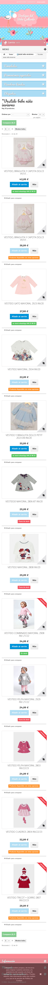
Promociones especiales (17, 75)
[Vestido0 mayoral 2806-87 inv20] (24, 482)
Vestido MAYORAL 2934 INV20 (24, 369)
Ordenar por (6, 114)
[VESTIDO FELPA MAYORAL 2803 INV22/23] (24, 746)
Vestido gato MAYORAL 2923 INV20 (24, 303)
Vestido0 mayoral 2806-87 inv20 (24, 501)
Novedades (10, 65)
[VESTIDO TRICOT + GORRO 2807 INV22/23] (24, 879)
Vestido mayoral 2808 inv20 (24, 567)
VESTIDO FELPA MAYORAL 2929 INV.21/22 (24, 700)
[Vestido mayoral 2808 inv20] (24, 548)
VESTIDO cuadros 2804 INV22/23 (24, 831)
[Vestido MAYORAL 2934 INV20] (24, 350)
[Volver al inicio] (4, 54)
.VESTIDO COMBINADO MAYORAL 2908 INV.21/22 (24, 634)
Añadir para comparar (14, 198)
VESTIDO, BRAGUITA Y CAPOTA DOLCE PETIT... (24, 172)
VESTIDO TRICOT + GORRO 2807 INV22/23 (24, 899)
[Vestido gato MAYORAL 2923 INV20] (24, 284)
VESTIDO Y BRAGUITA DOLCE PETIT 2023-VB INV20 (24, 436)
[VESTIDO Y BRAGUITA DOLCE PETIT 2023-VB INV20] (24, 416)
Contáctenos (32, 2)
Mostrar (34, 114)
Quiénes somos (21, 2)
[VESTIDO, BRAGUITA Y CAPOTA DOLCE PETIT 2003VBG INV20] (24, 152)
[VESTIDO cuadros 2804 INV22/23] (24, 813)
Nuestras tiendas (14, 84)
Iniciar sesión (41, 2)
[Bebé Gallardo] (24, 18)
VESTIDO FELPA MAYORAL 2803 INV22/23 (24, 767)
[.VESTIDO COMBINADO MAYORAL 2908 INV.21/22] (24, 614)
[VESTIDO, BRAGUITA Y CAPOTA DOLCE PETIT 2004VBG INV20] (24, 218)
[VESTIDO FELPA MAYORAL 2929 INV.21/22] (24, 680)
